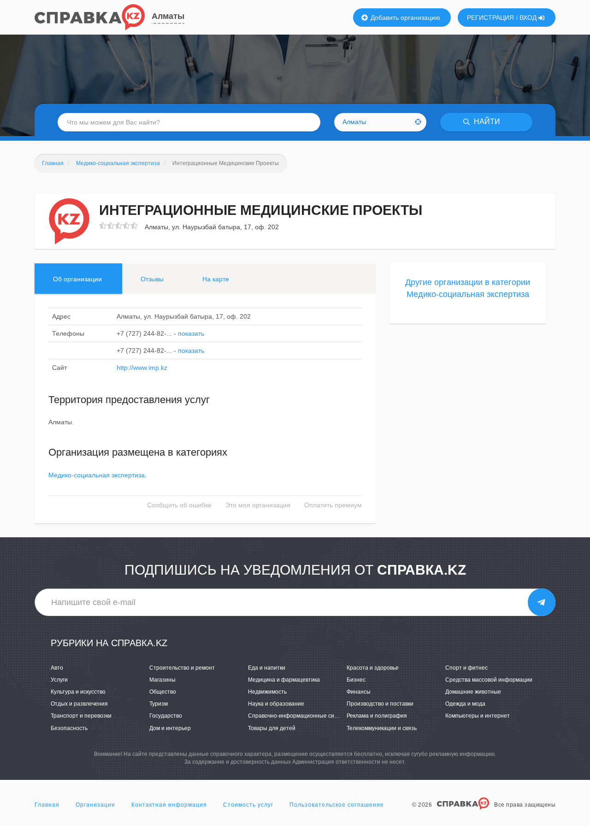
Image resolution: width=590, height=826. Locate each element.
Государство (165, 716)
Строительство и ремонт (182, 668)
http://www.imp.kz (142, 367)
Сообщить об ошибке (179, 505)
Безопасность (69, 728)
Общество (162, 692)
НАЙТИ (486, 122)
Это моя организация (257, 505)
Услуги (59, 680)
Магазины (162, 680)
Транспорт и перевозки (81, 716)
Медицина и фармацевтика (284, 680)
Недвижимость (267, 692)
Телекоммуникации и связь (382, 728)
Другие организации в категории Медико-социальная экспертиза (467, 288)
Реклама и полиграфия (377, 716)
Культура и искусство (78, 692)
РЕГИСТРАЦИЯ (490, 17)
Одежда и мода (465, 704)
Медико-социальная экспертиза (96, 475)
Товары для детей (271, 728)
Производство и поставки (380, 704)
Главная (47, 805)
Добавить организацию (404, 17)
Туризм (158, 704)
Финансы (359, 692)
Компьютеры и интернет (477, 716)
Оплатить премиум (333, 505)
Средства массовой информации (488, 680)
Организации (95, 805)
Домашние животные (473, 692)
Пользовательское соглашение (336, 805)
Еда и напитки (266, 668)
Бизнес (356, 680)
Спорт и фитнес (466, 668)
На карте (215, 279)
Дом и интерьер (170, 728)
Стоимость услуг (248, 805)
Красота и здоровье (373, 668)
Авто (57, 668)
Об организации (77, 279)
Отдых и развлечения (79, 704)
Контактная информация (169, 805)
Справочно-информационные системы (299, 716)
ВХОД (528, 17)
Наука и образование (276, 704)
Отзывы (152, 279)
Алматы (168, 16)
